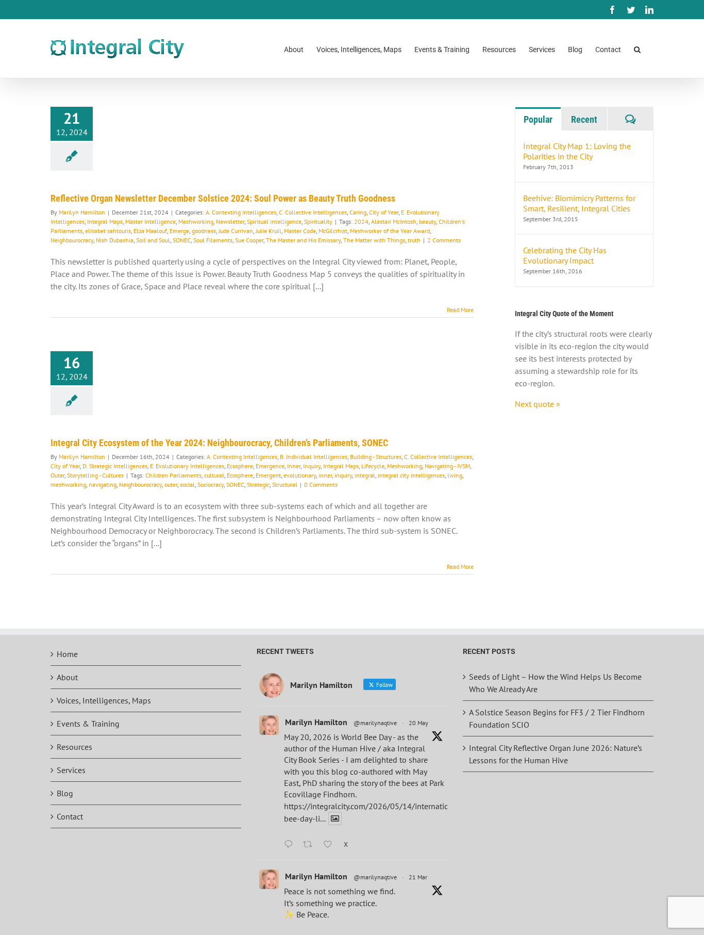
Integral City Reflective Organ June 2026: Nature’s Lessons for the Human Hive (555, 754)
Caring (357, 212)
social (187, 484)
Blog (65, 793)
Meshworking (195, 221)
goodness (204, 231)
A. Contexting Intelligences (241, 212)
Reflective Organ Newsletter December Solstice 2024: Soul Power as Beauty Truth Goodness (223, 198)
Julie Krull (268, 231)
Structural (284, 484)
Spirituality (318, 221)
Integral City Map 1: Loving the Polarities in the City (577, 151)
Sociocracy (210, 484)
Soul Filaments (212, 240)
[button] (637, 49)
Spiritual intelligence (274, 221)
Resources (74, 747)
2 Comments (444, 240)
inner (325, 475)
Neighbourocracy (72, 240)
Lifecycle (372, 466)
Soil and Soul (153, 240)
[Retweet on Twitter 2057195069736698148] (310, 845)
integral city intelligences (411, 475)
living (454, 475)
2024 (361, 221)
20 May (418, 723)
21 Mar (418, 877)
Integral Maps (105, 221)
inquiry (343, 475)
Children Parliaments (173, 475)
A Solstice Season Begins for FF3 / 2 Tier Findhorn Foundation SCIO (557, 718)
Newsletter (230, 221)
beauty (427, 221)
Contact (70, 816)
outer (170, 484)
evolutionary (299, 475)
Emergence (270, 466)
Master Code (300, 231)
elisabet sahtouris (108, 231)
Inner (293, 466)
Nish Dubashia (114, 240)
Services (71, 770)
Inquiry (312, 466)
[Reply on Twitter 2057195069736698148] (290, 845)
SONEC (182, 240)
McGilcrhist (333, 231)
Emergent (268, 475)
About (67, 677)
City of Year (383, 212)
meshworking (68, 484)
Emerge (179, 231)
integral (365, 475)
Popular (538, 119)
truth (414, 240)
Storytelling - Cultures (95, 475)
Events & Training (88, 723)
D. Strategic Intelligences (114, 466)
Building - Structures (375, 457)
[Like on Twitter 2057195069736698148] (331, 845)
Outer (57, 475)
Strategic (258, 484)
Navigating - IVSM (447, 466)
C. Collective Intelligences (313, 212)
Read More (460, 310)
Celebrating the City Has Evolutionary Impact (565, 255)
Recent (584, 119)
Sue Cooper (249, 240)
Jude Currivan (236, 231)
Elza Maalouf (150, 231)
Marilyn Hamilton (82, 212)
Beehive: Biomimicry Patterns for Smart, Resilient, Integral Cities (579, 203)
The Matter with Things (374, 240)
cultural (214, 475)
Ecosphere (240, 466)
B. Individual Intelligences (313, 457)
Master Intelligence (150, 221)
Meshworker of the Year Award (390, 231)
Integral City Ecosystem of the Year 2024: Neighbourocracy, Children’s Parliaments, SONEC (219, 442)
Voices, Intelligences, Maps (104, 700)
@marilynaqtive (375, 723)
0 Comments (321, 484)
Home (67, 654)
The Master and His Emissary (303, 240)
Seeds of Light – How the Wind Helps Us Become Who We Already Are (555, 682)
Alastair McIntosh (393, 221)
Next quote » (537, 404)
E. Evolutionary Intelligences (187, 466)
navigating (102, 484)
